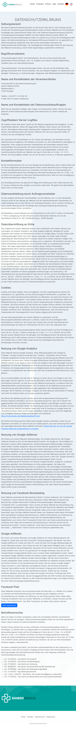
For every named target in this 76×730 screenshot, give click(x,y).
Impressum (50, 717)
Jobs (54, 4)
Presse (48, 4)
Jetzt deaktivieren (9, 605)
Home (32, 4)
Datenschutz (40, 717)
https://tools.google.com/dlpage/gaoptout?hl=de (20, 416)
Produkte (40, 4)
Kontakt (61, 4)
